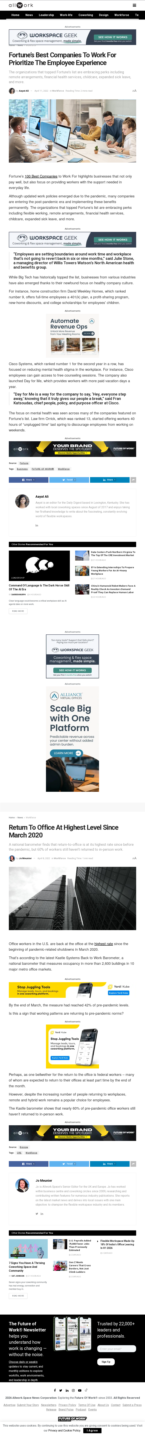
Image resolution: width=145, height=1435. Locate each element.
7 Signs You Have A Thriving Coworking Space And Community (27, 1267)
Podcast (81, 1409)
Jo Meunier (25, 858)
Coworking (86, 15)
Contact (115, 1405)
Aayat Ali (24, 90)
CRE (19, 1153)
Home (15, 15)
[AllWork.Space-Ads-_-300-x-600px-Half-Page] (72, 739)
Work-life (66, 15)
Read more (18, 611)
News (29, 15)
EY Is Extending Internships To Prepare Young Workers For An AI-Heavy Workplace (112, 570)
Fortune (24, 463)
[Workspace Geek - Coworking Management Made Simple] (72, 36)
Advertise (10, 1405)
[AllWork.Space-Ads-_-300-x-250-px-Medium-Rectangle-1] (72, 335)
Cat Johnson (17, 1276)
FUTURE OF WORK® (43, 469)
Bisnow (24, 1147)
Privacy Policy (67, 1405)
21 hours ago (99, 560)
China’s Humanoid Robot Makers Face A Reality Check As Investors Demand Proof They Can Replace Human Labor (113, 589)
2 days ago (76, 1255)
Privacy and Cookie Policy (64, 1430)
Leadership (46, 15)
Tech (138, 15)
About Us (103, 1405)
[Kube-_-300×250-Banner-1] (72, 1046)
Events (92, 1409)
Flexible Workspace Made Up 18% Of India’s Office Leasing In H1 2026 (117, 1244)
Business (22, 469)
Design (103, 15)
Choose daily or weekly (23, 1362)
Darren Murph (18, 595)
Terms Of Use (86, 1405)
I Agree (92, 1430)
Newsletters (48, 1405)
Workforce (121, 15)
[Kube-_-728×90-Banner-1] (72, 990)
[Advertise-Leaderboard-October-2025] (72, 449)
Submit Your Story (28, 1405)
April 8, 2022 (43, 858)
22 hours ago (99, 597)
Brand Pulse (66, 1409)
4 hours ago (35, 595)
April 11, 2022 (41, 90)
